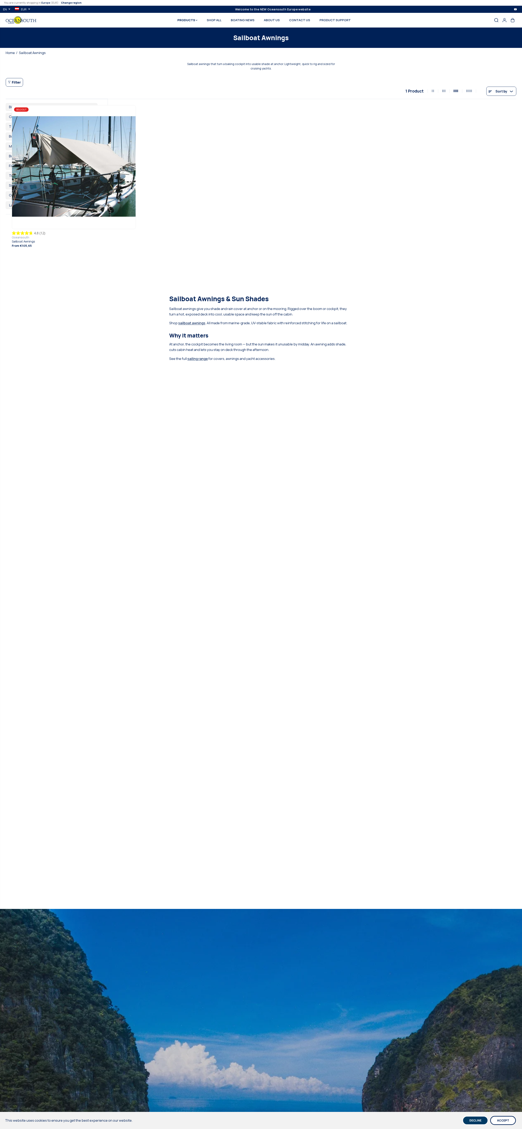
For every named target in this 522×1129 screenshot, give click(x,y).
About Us (272, 20)
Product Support (335, 20)
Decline (475, 1120)
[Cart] (512, 20)
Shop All (214, 20)
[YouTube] (515, 9)
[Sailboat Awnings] (74, 167)
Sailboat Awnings (23, 241)
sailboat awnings (191, 323)
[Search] (496, 20)
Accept (503, 1120)
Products (186, 20)
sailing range (197, 358)
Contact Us (299, 20)
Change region (71, 2)
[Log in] (504, 20)
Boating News (242, 20)
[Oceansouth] (21, 20)
